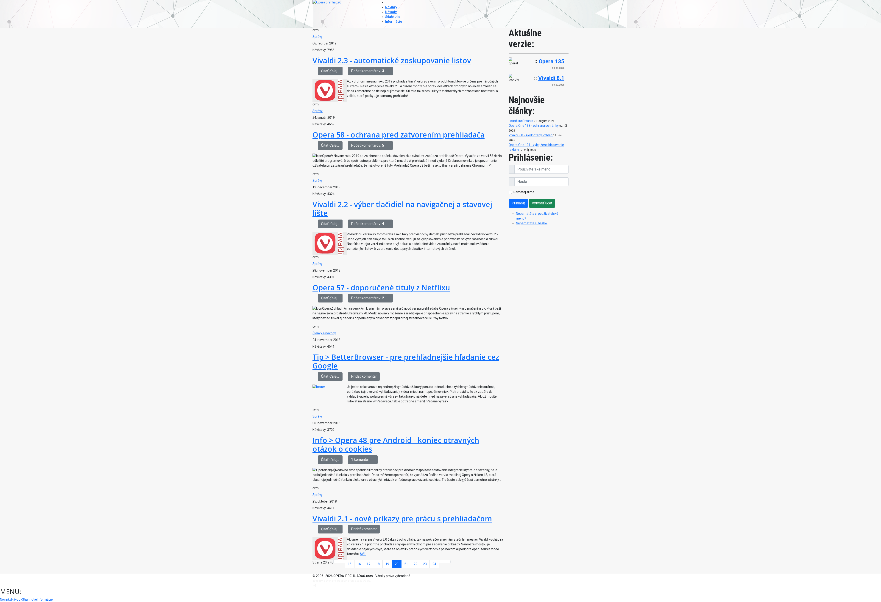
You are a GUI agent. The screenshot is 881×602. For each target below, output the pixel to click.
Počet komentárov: (367, 71)
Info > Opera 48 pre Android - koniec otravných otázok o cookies (395, 444)
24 (434, 564)
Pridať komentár (364, 376)
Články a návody (324, 333)
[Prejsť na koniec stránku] (448, 561)
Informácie (393, 21)
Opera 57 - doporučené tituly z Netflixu (381, 287)
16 (359, 564)
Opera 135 (551, 61)
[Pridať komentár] (390, 71)
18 (378, 564)
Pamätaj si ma (523, 192)
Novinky (391, 7)
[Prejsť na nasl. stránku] (442, 561)
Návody (391, 12)
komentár (360, 459)
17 (368, 564)
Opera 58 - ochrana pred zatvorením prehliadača (398, 135)
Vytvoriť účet (542, 203)
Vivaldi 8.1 (551, 78)
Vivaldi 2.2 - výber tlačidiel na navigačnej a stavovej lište (402, 208)
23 (425, 564)
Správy (317, 36)
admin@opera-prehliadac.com (335, 585)
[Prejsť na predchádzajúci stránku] (342, 561)
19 (387, 564)
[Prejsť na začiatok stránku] (336, 561)
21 (406, 564)
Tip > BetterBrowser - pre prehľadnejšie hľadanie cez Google (405, 361)
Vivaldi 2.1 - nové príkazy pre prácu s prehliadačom (402, 518)
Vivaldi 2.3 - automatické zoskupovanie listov (391, 60)
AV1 (363, 554)
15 (349, 564)
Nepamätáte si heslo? (531, 223)
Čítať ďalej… (330, 71)
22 (415, 564)
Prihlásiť (518, 203)
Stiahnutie (392, 17)
